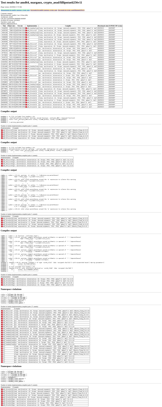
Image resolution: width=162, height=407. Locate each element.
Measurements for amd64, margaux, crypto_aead (15, 10)
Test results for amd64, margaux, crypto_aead (43, 10)
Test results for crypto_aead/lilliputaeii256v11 (71, 10)
